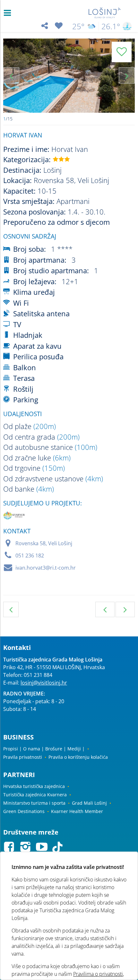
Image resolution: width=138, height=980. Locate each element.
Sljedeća (125, 609)
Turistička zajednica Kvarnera (35, 795)
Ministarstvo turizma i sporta (34, 803)
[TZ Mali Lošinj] (105, 12)
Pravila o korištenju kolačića (78, 757)
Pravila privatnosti (22, 757)
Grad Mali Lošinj (89, 803)
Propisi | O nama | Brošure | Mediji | (44, 749)
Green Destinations (24, 811)
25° (78, 26)
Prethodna (105, 609)
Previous (11, 75)
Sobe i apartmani (11, 609)
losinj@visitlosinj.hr (44, 682)
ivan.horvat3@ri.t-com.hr (45, 567)
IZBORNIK (8, 13)
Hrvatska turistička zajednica (34, 786)
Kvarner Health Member (77, 811)
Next (127, 75)
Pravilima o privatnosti (98, 973)
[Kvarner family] (14, 516)
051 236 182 (29, 555)
